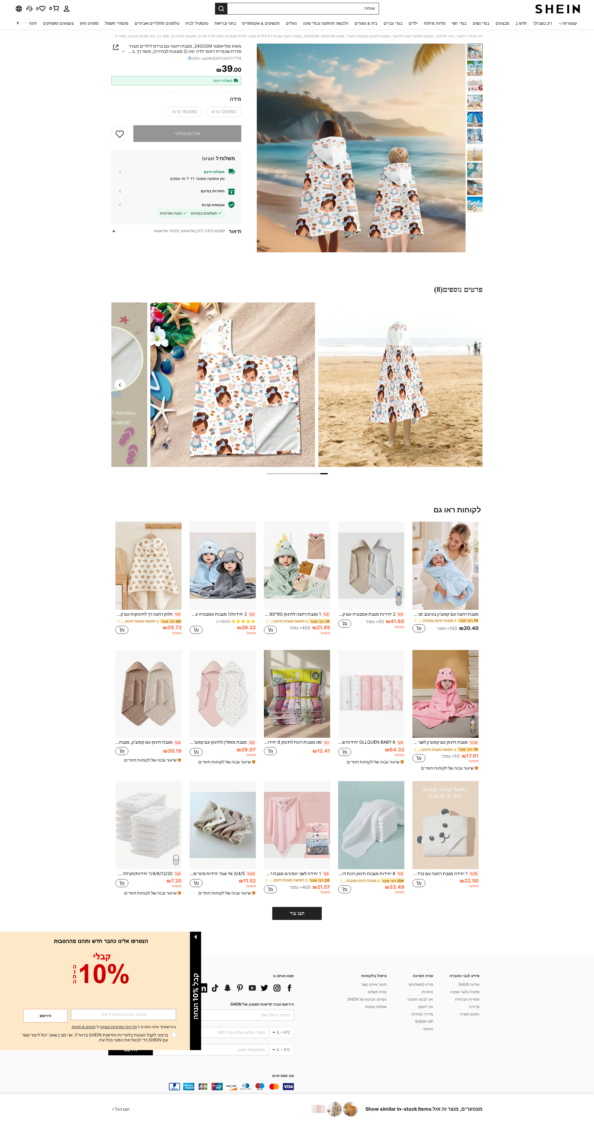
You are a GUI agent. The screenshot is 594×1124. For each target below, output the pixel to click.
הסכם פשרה (470, 1014)
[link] (54, 8)
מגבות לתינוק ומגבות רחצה (369, 36)
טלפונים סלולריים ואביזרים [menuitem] (157, 23)
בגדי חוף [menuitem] (459, 23)
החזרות (427, 992)
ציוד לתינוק (445, 36)
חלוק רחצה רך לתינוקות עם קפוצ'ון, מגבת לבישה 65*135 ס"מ (147, 614)
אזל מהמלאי (187, 133)
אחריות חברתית (467, 999)
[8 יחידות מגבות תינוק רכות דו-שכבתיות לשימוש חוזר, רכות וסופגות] (371, 825)
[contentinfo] (201, 1086)
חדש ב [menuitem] (521, 23)
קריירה (474, 1007)
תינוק (462, 36)
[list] (244, 988)
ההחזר (428, 1029)
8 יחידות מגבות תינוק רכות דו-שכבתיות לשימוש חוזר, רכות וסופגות (370, 873)
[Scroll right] (18, 23)
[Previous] (120, 384)
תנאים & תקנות (84, 1027)
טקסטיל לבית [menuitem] (196, 23)
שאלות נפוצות (376, 1007)
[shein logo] (557, 8)
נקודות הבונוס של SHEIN (367, 999)
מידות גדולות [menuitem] (435, 23)
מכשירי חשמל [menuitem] (116, 23)
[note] (449, 768)
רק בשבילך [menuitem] (542, 23)
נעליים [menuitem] (291, 23)
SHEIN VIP (424, 1021)
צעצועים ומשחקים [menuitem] (58, 23)
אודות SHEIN (469, 984)
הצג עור (297, 913)
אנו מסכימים (283, 1076)
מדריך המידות (422, 1014)
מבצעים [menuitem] (502, 23)
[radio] (223, 112)
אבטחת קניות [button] (213, 205)
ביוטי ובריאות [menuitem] (225, 23)
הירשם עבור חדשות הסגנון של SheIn (262, 1004)
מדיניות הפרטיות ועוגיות (118, 1027)
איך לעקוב (425, 1007)
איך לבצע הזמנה (420, 999)
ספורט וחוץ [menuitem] (89, 23)
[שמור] (119, 133)
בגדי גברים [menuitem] (393, 23)
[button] (29, 8)
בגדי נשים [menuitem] (481, 23)
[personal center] (66, 8)
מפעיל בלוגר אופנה (465, 992)
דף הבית (476, 36)
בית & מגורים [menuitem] (366, 23)
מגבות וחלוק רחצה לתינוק (413, 36)
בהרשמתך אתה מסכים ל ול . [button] (123, 1027)
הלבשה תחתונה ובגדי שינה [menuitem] (325, 23)
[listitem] (445, 581)
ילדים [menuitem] (413, 23)
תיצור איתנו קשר (374, 984)
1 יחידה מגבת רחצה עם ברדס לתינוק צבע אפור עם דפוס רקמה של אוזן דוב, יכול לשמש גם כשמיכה (444, 873)
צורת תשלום (377, 992)
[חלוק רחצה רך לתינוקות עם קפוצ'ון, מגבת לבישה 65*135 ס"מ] (148, 566)
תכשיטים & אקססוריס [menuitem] (261, 23)
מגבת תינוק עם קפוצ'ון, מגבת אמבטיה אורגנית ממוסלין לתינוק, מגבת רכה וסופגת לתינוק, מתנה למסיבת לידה (147, 742)
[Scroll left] (25, 23)
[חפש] (221, 9)
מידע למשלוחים (421, 984)
